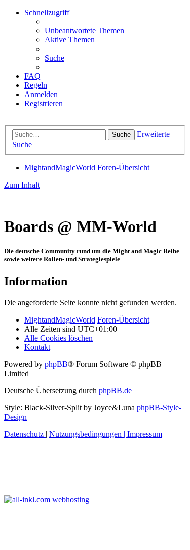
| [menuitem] (88, 434)
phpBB (56, 364)
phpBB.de (115, 390)
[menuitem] (84, 30)
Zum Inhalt (22, 184)
